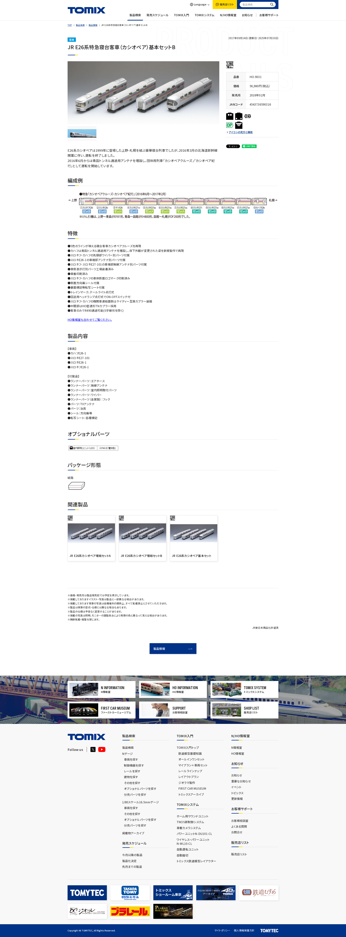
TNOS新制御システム (190, 822)
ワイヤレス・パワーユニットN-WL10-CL (193, 841)
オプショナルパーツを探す (140, 788)
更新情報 (237, 798)
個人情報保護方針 (244, 930)
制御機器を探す (134, 765)
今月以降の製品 (132, 855)
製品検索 (135, 15)
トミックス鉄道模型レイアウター (196, 861)
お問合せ (237, 832)
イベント (236, 787)
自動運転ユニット (188, 849)
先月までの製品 (132, 866)
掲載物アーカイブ (133, 833)
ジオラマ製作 (186, 782)
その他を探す (132, 783)
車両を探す (131, 759)
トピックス (237, 793)
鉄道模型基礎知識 (190, 753)
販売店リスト (239, 854)
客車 (71, 39)
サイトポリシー (222, 930)
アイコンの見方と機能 (241, 132)
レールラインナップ (190, 771)
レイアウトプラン (188, 776)
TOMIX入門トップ (188, 747)
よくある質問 (239, 826)
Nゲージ (127, 753)
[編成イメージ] (82, 133)
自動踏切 (182, 855)
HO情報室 (237, 753)
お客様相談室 (240, 820)
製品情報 (93, 24)
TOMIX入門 (181, 15)
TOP (70, 24)
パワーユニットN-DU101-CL (194, 833)
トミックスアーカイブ (191, 794)
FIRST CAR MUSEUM (192, 788)
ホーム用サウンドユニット (192, 816)
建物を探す (131, 777)
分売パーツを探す (135, 794)
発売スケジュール (158, 15)
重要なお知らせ (241, 781)
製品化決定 (129, 861)
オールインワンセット (191, 759)
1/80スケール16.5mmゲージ (140, 802)
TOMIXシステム (205, 15)
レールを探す (132, 771)
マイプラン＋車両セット (192, 765)
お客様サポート (268, 15)
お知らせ (247, 15)
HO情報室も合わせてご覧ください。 (90, 319)
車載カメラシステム (189, 828)
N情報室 (236, 747)
